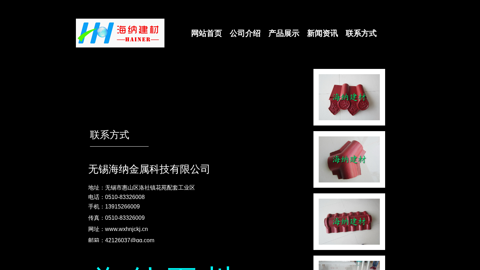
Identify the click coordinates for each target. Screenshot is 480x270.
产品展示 (283, 33)
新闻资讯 (322, 33)
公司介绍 (245, 33)
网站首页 (206, 33)
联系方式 (361, 33)
